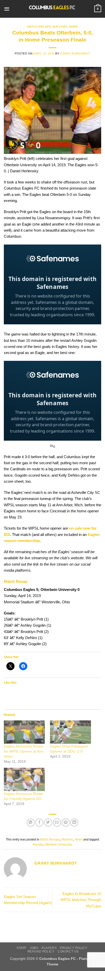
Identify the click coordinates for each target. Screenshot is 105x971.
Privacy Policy (73, 947)
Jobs (34, 947)
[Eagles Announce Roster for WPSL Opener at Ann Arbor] (24, 732)
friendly (38, 844)
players (49, 947)
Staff (22, 947)
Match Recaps (39, 26)
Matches (60, 26)
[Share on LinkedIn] (74, 822)
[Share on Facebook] (39, 822)
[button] (7, 9)
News (73, 26)
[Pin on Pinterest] (66, 822)
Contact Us (68, 951)
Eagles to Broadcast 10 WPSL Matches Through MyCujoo (80, 899)
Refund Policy (41, 951)
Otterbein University (57, 844)
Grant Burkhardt (75, 53)
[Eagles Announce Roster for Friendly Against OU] (24, 779)
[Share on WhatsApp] (31, 822)
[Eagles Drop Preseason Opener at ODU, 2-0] (70, 732)
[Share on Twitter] (48, 822)
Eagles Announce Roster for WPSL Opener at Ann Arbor (24, 751)
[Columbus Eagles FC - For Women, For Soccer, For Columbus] (52, 9)
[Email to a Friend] (57, 822)
